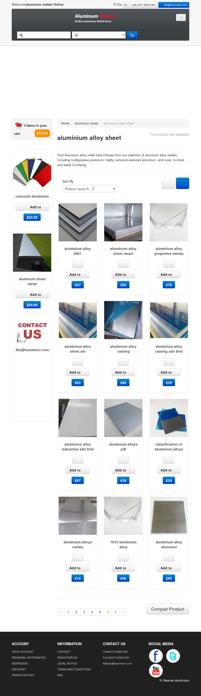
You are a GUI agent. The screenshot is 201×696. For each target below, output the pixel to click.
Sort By (68, 181)
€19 (78, 578)
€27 (78, 284)
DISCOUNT (19, 669)
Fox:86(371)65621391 (116, 657)
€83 (78, 382)
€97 (78, 480)
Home (65, 123)
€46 (123, 578)
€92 (123, 284)
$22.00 (32, 217)
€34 (169, 480)
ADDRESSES (20, 663)
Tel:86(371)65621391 (115, 651)
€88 (123, 382)
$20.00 (32, 304)
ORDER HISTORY (23, 675)
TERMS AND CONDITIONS (74, 669)
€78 (169, 284)
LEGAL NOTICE (67, 663)
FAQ (60, 675)
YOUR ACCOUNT (23, 651)
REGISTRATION (67, 657)
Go (132, 35)
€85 (169, 578)
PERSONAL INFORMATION (29, 657)
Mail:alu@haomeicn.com (117, 663)
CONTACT (63, 651)
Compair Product (167, 609)
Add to (36, 206)
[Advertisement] (98, 84)
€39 (169, 382)
